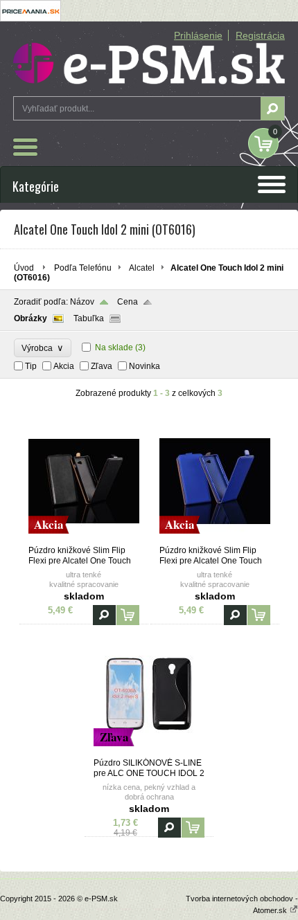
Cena (127, 302)
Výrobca (42, 348)
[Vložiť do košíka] (127, 615)
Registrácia (260, 35)
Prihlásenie (198, 35)
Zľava (101, 366)
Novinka (144, 366)
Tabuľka (88, 318)
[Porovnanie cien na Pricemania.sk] (30, 19)
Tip (31, 366)
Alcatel (142, 268)
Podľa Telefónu (83, 268)
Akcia (63, 366)
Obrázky (30, 318)
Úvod (24, 268)
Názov (82, 302)
